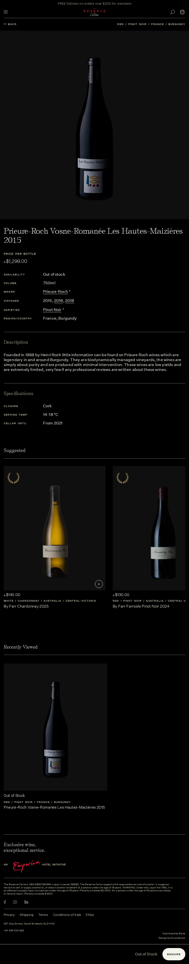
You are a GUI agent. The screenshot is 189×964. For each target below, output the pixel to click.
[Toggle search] (172, 12)
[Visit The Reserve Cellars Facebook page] (5, 902)
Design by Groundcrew (171, 938)
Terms (43, 915)
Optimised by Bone (173, 933)
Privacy (9, 915)
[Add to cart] (99, 584)
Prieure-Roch (55, 291)
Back (12, 24)
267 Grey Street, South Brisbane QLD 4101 (29, 923)
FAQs (90, 915)
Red (120, 24)
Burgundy (176, 24)
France (157, 24)
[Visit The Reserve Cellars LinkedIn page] (26, 902)
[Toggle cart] (182, 12)
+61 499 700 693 (14, 930)
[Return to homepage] (94, 12)
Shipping (26, 915)
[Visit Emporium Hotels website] (43, 866)
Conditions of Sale (67, 915)
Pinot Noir (137, 24)
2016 (58, 300)
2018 (69, 300)
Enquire (174, 954)
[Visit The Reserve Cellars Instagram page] (15, 902)
